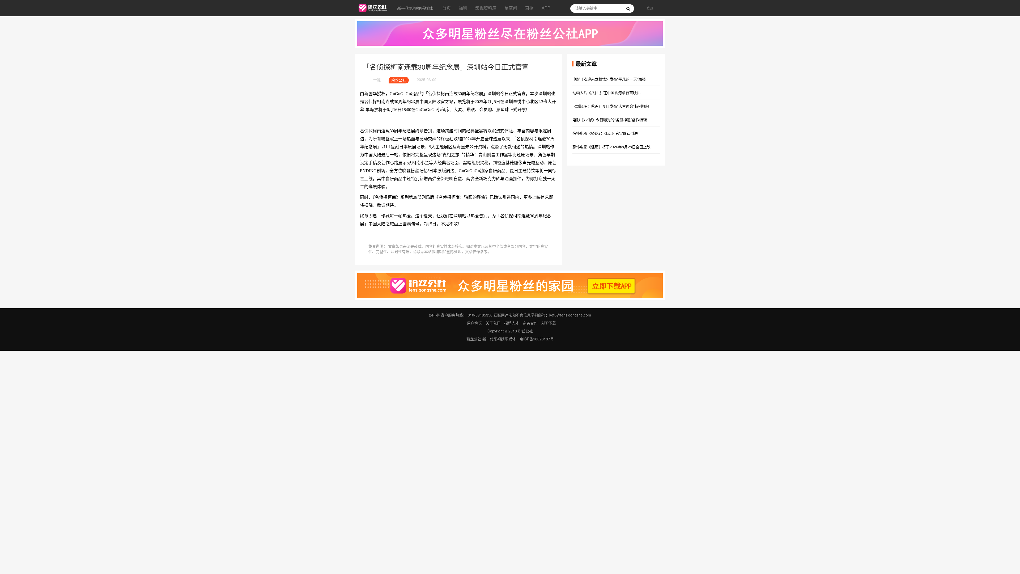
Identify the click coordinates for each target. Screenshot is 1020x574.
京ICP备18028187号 (537, 338)
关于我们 (493, 323)
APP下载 (548, 323)
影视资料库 (485, 8)
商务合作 (530, 323)
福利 (463, 8)
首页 (446, 8)
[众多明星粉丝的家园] (510, 285)
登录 (650, 7)
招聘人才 (512, 323)
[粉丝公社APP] (510, 33)
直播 (529, 8)
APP (546, 8)
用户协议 (474, 323)
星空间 (510, 8)
